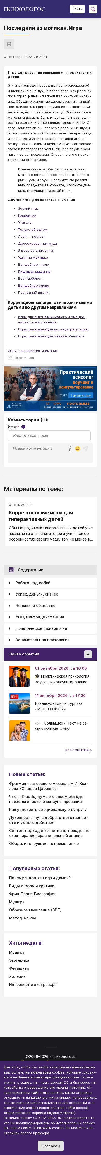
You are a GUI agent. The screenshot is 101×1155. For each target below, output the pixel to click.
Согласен (50, 1146)
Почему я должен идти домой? (40, 877)
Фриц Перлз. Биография (32, 893)
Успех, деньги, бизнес (37, 594)
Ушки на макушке (33, 257)
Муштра (17, 901)
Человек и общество (35, 605)
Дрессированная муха (37, 243)
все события (77, 750)
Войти (77, 9)
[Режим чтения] (9, 44)
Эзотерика (19, 960)
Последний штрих (33, 292)
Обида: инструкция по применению (44, 843)
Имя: (16, 426)
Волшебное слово (33, 285)
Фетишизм (19, 968)
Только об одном (32, 229)
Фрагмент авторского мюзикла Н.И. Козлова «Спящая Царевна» (48, 786)
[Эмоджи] (77, 449)
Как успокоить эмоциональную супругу (48, 809)
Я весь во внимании (35, 250)
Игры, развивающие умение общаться (51, 336)
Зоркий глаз (28, 208)
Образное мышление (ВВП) (35, 909)
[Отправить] (85, 448)
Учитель (25, 222)
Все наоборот (30, 278)
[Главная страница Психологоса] (26, 9)
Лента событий (24, 654)
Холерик (17, 976)
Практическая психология (41, 628)
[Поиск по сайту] (93, 9)
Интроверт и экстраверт (32, 984)
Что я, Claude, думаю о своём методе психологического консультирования (46, 799)
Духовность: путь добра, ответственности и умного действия (48, 820)
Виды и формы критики (31, 885)
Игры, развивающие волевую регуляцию (53, 329)
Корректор (27, 215)
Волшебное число (33, 264)
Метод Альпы (22, 917)
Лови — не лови (32, 236)
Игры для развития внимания (33, 350)
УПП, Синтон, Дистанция (40, 616)
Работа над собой (33, 582)
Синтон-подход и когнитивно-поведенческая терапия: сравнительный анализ (50, 833)
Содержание (30, 569)
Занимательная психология (43, 639)
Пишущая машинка (34, 271)
